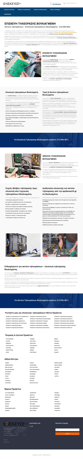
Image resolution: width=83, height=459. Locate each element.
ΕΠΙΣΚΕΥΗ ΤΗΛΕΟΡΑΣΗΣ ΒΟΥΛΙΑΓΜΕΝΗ (65, 32)
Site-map (5, 439)
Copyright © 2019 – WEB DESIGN (41, 455)
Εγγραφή (67, 433)
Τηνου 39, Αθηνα (7, 431)
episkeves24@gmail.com (12, 435)
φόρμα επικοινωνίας (43, 285)
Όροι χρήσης (6, 442)
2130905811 (8, 433)
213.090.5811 (56, 4)
